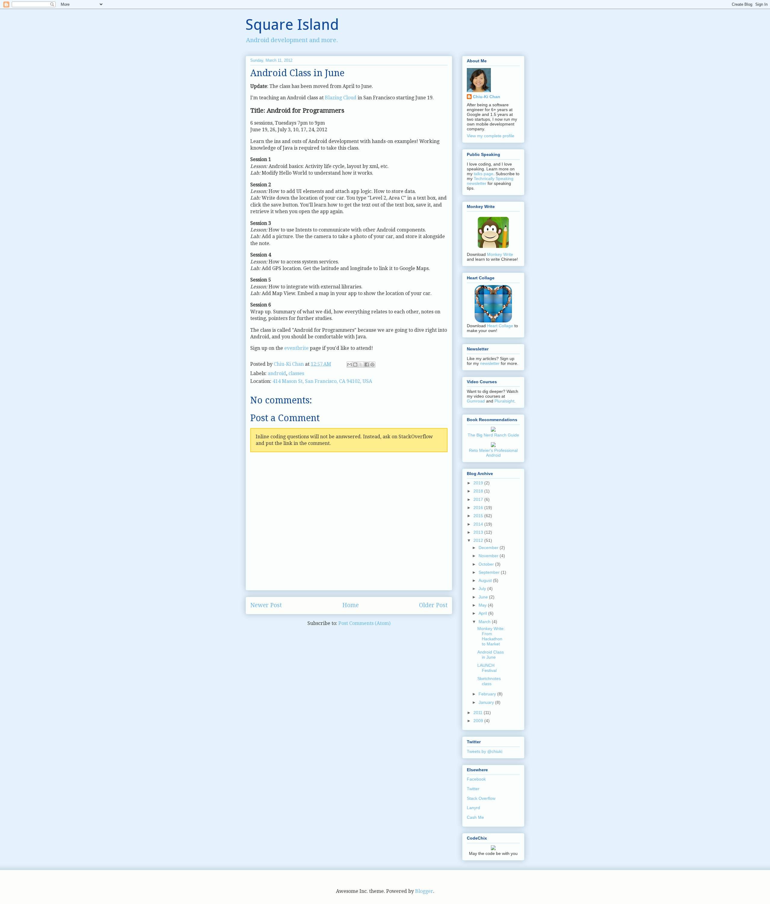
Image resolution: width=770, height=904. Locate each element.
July (483, 588)
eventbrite (296, 348)
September (490, 572)
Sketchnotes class (489, 681)
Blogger (424, 891)
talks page (483, 173)
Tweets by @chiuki (484, 751)
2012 (478, 540)
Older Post (433, 605)
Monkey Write (500, 254)
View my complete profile (490, 135)
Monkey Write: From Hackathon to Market (491, 636)
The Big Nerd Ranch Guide (493, 435)
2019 (478, 482)
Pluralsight (504, 401)
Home (350, 605)
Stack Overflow (481, 798)
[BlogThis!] (355, 365)
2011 (478, 712)
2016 (478, 507)
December (489, 547)
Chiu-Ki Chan (289, 364)
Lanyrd (473, 807)
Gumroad (476, 401)
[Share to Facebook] (367, 365)
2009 (478, 720)
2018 (478, 491)
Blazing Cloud (340, 98)
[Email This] (349, 365)
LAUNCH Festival (487, 668)
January (487, 702)
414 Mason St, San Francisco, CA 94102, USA (322, 381)
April (483, 613)
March (485, 621)
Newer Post (266, 605)
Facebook (476, 779)
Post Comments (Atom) (364, 623)
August (486, 580)
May (483, 605)
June (484, 597)
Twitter (473, 788)
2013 (478, 532)
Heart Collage (500, 325)
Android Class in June (490, 655)
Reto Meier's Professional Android (493, 453)
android (277, 373)
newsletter (490, 363)
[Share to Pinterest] (372, 365)
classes (296, 373)
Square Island (292, 24)
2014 (478, 524)
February (488, 693)
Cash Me (475, 817)
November (489, 555)
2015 (478, 515)
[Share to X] (361, 365)
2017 (478, 499)
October (487, 564)
